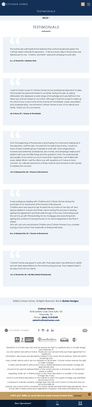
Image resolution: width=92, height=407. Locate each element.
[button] (83, 4)
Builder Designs (70, 301)
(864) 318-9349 (50, 318)
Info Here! (78, 396)
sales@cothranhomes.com (46, 320)
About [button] (45, 18)
